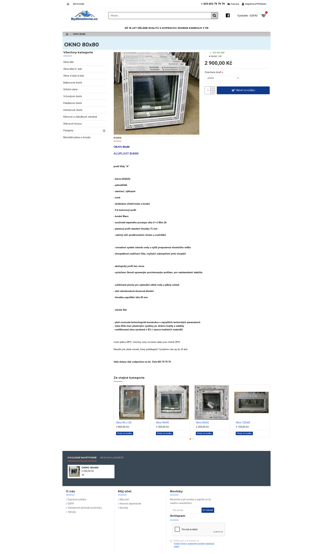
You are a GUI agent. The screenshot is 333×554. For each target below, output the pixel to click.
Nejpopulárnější (111, 457)
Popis (117, 137)
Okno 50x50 (202, 422)
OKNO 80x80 (90, 467)
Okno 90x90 (162, 422)
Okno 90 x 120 (123, 422)
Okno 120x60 (243, 422)
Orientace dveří (213, 72)
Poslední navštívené (82, 457)
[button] (190, 439)
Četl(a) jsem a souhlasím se (193, 544)
